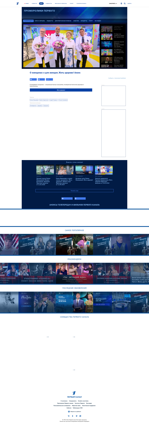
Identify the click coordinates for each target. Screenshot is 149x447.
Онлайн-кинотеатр (83, 401)
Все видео (89, 403)
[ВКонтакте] (33, 79)
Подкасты (49, 3)
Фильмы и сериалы (61, 3)
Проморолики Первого (39, 10)
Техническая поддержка (88, 405)
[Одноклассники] (41, 79)
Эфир (27, 3)
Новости (34, 3)
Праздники (46, 105)
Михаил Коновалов (63, 100)
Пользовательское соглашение (62, 405)
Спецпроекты (72, 401)
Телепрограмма (81, 3)
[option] (112, 28)
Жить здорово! (61, 90)
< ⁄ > (48, 79)
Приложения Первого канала (65, 403)
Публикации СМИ (77, 408)
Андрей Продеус (53, 100)
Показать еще (74, 190)
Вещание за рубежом (76, 411)
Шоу (41, 3)
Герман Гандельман (44, 100)
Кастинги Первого (80, 403)
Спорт (71, 3)
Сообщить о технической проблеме (117, 78)
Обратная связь (76, 405)
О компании (64, 401)
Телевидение (33, 105)
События (69, 408)
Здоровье (40, 105)
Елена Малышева (34, 100)
